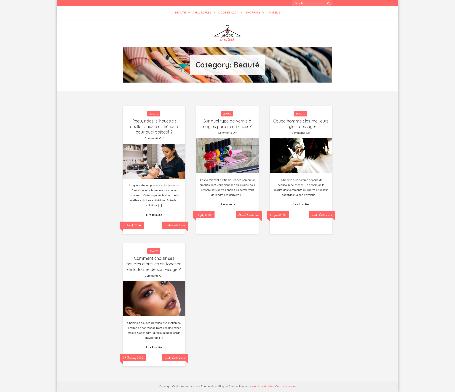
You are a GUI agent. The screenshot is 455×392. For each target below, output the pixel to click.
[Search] (328, 3)
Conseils (273, 12)
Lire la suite (154, 215)
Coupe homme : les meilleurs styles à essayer (300, 123)
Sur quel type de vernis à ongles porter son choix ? (227, 123)
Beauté (180, 12)
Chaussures (202, 12)
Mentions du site (262, 386)
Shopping (252, 12)
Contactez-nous (285, 386)
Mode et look (228, 12)
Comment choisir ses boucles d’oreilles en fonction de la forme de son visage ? (154, 263)
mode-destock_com (175, 225)
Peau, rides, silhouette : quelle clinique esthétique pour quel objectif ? (154, 126)
